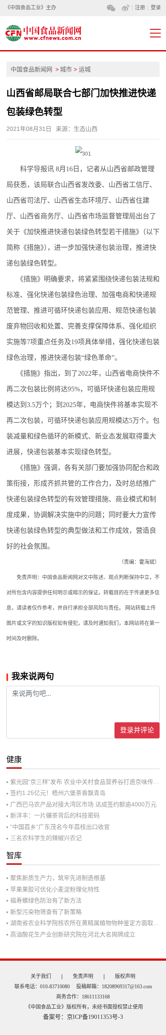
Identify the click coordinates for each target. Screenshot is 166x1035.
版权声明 (125, 976)
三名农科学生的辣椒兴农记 (46, 837)
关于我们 (41, 976)
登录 (156, 8)
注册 (140, 8)
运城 (85, 69)
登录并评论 (137, 730)
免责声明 (83, 976)
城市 (66, 69)
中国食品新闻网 (31, 69)
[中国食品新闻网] (41, 33)
